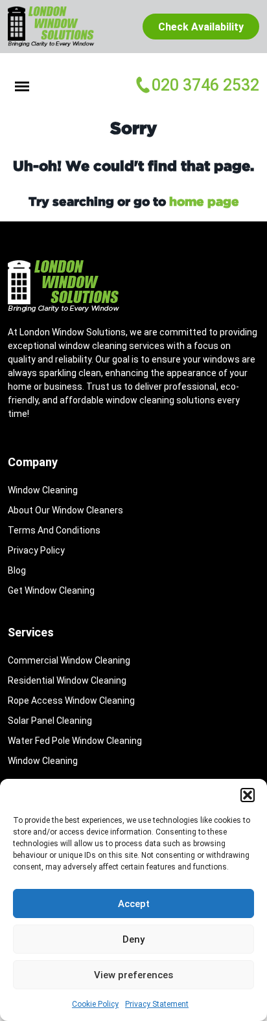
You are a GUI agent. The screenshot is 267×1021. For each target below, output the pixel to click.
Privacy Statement (157, 1004)
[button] (247, 795)
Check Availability (201, 27)
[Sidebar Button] (22, 85)
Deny (133, 939)
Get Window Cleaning (51, 590)
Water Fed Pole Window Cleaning (75, 740)
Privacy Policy (36, 550)
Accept (134, 904)
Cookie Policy (95, 1004)
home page (204, 201)
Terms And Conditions (54, 530)
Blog (17, 570)
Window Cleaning (43, 490)
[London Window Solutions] (58, 26)
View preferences (133, 975)
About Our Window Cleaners (65, 510)
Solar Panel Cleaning (50, 720)
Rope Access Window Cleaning (71, 700)
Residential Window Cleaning (67, 680)
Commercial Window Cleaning (69, 660)
